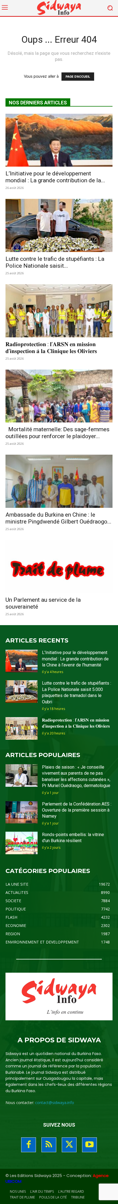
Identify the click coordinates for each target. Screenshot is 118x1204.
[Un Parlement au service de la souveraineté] (59, 566)
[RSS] (48, 1144)
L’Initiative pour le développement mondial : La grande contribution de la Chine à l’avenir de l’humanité (75, 659)
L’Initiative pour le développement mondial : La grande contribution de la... (55, 177)
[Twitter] (69, 1144)
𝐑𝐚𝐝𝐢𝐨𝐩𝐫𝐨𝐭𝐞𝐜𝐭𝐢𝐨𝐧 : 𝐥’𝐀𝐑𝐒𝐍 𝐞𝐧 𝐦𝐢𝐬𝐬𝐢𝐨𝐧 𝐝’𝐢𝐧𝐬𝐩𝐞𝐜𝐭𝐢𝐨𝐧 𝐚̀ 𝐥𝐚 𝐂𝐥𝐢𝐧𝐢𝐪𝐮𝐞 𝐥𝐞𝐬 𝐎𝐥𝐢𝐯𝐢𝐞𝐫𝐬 (51, 347)
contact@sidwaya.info (54, 1102)
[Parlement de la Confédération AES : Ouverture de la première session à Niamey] (21, 812)
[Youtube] (89, 1144)
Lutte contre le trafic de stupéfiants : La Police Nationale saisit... (54, 262)
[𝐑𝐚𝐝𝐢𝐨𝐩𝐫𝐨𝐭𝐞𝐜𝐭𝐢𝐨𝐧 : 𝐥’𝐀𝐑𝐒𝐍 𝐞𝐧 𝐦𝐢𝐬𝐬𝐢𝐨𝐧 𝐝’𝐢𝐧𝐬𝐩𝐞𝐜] (59, 310)
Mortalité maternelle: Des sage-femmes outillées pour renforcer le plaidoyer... (57, 433)
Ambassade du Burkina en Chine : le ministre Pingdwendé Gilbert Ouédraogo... (58, 518)
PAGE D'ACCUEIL (78, 76)
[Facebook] (28, 1144)
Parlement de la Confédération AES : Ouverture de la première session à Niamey (76, 810)
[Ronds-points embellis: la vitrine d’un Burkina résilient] (21, 843)
